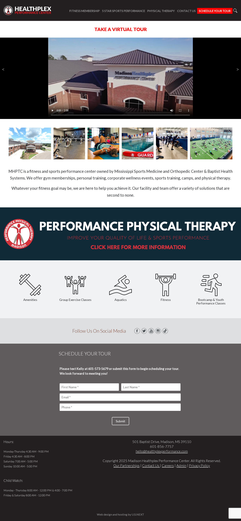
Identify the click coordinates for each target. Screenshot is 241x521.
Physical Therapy (161, 11)
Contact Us (186, 11)
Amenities (30, 300)
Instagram (158, 330)
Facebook (137, 330)
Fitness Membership (84, 11)
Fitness (166, 300)
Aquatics (121, 300)
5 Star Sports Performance (123, 11)
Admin (181, 465)
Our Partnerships (126, 465)
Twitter (144, 330)
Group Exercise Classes (75, 300)
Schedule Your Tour (215, 11)
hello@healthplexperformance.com (162, 451)
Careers (168, 465)
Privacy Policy (199, 465)
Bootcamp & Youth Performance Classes (210, 301)
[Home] (27, 13)
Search (235, 10)
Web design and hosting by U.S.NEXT (120, 514)
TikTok (165, 330)
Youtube (151, 330)
